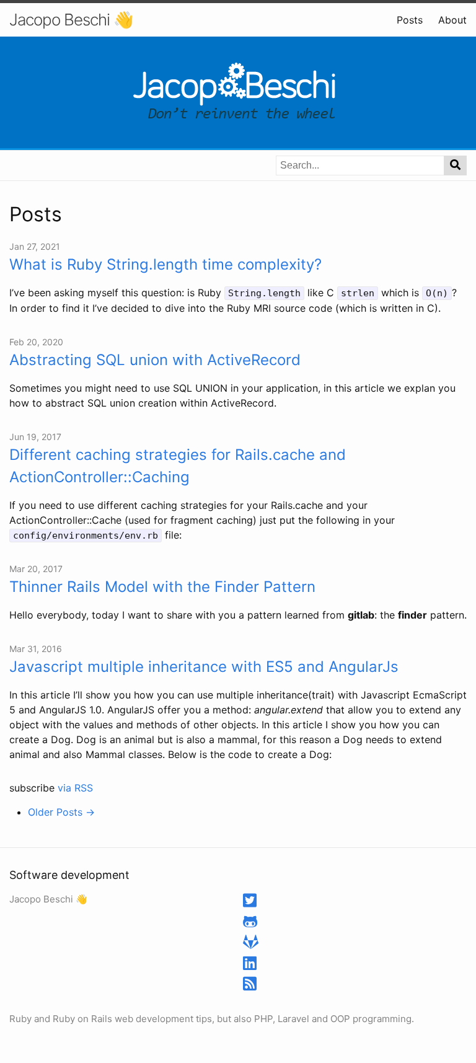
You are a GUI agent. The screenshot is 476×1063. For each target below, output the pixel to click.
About (452, 20)
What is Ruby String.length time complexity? (165, 264)
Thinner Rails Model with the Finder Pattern (162, 587)
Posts (410, 20)
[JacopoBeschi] (250, 903)
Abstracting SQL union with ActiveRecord (155, 360)
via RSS (75, 788)
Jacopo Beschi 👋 (71, 19)
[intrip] (250, 924)
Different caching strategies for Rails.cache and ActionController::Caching (177, 466)
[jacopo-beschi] (250, 944)
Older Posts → (61, 812)
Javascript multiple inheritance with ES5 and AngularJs (204, 667)
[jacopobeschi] (250, 965)
